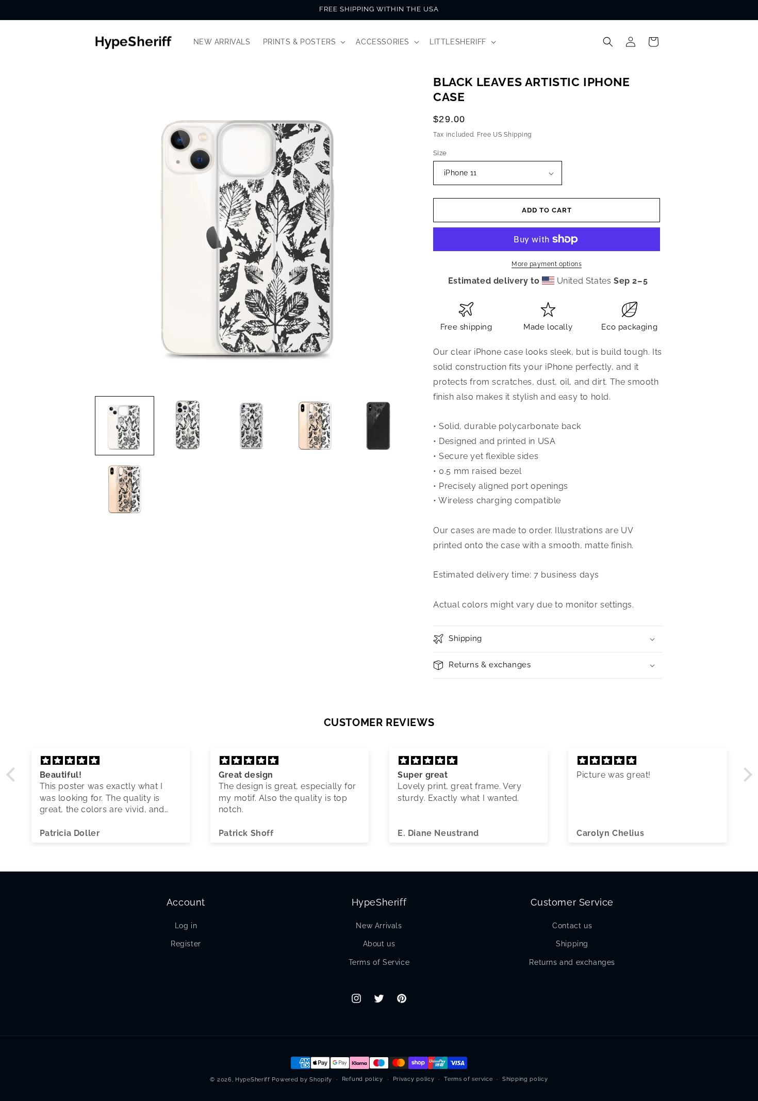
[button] (303, 42)
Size (440, 153)
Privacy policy (414, 1079)
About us (379, 944)
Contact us (572, 926)
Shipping (572, 944)
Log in (186, 926)
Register (186, 944)
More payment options (547, 264)
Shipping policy (525, 1079)
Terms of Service (379, 962)
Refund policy (362, 1079)
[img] (111, 760)
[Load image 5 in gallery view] (378, 426)
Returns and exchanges (572, 962)
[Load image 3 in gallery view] (251, 426)
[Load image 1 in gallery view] (124, 426)
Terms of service (468, 1079)
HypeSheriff (252, 1079)
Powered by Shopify (302, 1079)
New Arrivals (379, 926)
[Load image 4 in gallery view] (315, 426)
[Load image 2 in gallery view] (188, 426)
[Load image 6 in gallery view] (124, 489)
